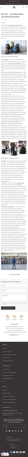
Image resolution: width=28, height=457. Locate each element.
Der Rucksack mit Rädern (14, 63)
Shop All (5, 390)
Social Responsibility (8, 360)
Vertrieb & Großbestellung (9, 354)
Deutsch (13, 447)
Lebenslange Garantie (8, 375)
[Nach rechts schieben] (16, 338)
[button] (1, 7)
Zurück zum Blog (15, 274)
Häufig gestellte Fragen (8, 396)
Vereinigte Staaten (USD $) (13, 440)
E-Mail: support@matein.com (10, 410)
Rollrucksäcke (21, 183)
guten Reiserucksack (14, 25)
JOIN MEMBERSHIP (13, 335)
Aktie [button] (4, 22)
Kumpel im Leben (7, 351)
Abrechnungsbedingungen (9, 402)
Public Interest (6, 357)
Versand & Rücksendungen (9, 372)
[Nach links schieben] (11, 338)
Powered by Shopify (16, 454)
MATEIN (12, 454)
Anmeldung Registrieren (8, 378)
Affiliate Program (7, 393)
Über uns (5, 348)
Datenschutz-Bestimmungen (10, 399)
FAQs (4, 381)
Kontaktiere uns (6, 369)
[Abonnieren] (23, 425)
